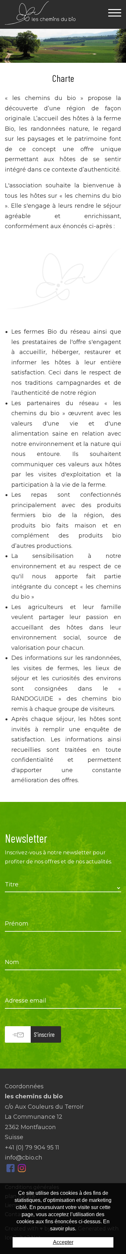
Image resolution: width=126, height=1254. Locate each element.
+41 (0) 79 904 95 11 (32, 1147)
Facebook (10, 1168)
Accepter (63, 1242)
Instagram (22, 1168)
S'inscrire (44, 1034)
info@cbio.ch (23, 1157)
